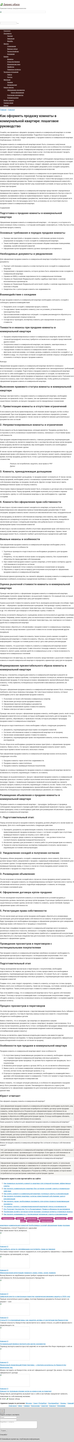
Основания (11, 54)
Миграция (7, 80)
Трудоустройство (13, 51)
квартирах (4, 1225)
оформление (52, 1225)
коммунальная (14, 1225)
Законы (6, 44)
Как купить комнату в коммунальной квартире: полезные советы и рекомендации (36, 1194)
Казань (63, 1403)
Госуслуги (7, 31)
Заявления (10, 39)
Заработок (10, 67)
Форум (6, 105)
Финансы (10, 59)
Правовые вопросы (14, 69)
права (60, 1225)
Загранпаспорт (12, 85)
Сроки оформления (17, 92)
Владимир (61, 1406)
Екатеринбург (53, 1403)
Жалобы (10, 41)
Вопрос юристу (9, 100)
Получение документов (15, 95)
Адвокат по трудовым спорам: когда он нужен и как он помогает (26, 1391)
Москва (29, 1403)
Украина (10, 82)
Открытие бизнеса (13, 62)
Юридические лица (13, 64)
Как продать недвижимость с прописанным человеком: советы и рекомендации (35, 1214)
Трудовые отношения (11, 72)
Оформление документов (16, 90)
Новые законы (9, 87)
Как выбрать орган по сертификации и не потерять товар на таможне (27, 1249)
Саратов (44, 1406)
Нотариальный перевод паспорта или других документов (23, 1344)
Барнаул (52, 1406)
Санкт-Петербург (40, 1403)
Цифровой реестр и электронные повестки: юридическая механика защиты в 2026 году (35, 1296)
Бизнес (6, 56)
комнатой (24, 1225)
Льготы (9, 77)
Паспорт (10, 36)
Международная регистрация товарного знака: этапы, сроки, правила (28, 1273)
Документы (8, 33)
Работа (9, 75)
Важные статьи (12, 49)
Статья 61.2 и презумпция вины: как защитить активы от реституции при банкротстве (34, 1320)
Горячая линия (8, 103)
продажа (66, 1225)
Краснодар (35, 1406)
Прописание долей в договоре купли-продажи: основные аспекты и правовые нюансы (38, 1212)
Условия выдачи (12, 98)
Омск (20, 1406)
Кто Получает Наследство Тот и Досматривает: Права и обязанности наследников (37, 1209)
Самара (27, 1406)
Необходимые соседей (38, 1225)
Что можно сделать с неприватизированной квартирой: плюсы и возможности (35, 1206)
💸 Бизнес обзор (10, 4)
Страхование (11, 46)
